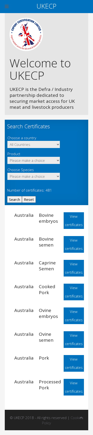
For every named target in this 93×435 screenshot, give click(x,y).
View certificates (74, 220)
